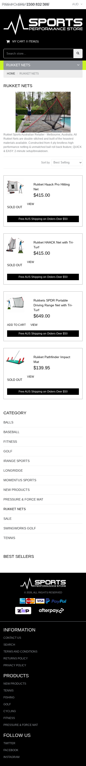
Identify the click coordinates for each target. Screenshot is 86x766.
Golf (7, 451)
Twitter (9, 743)
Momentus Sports (19, 480)
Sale (7, 518)
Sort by (45, 162)
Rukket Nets (14, 509)
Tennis (9, 538)
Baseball (11, 432)
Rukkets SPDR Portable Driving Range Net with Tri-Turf (52, 305)
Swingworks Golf (19, 528)
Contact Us (12, 637)
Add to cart (16, 324)
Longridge (13, 470)
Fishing (8, 697)
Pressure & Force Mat (23, 499)
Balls (8, 422)
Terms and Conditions (20, 651)
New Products (16, 490)
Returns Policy (15, 658)
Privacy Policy (14, 665)
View (30, 204)
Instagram (11, 757)
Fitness (10, 441)
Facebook (10, 750)
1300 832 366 (37, 4)
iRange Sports (16, 461)
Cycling (9, 711)
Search (9, 644)
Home (11, 73)
